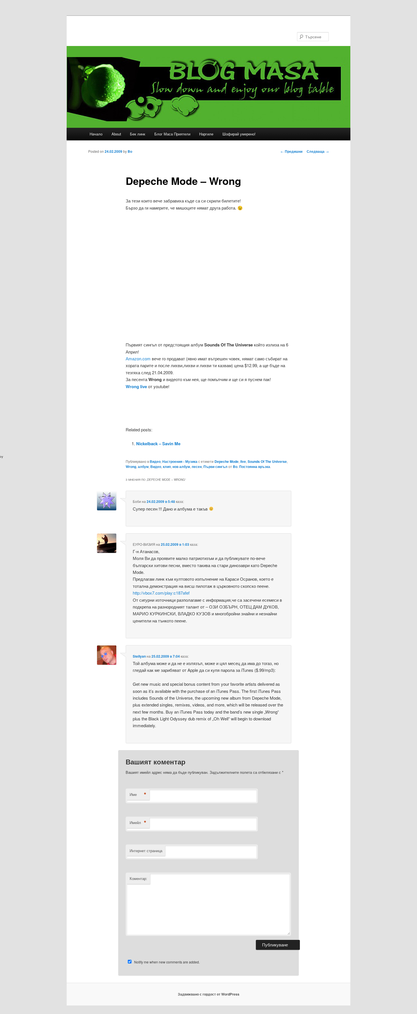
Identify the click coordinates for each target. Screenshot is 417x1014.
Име (138, 794)
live (243, 461)
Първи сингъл (215, 466)
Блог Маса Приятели (172, 134)
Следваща (318, 151)
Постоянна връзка (254, 466)
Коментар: (138, 878)
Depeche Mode (226, 461)
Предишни (291, 151)
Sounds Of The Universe (267, 461)
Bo (130, 151)
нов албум (181, 466)
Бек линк (137, 134)
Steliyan (139, 656)
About (116, 134)
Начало (96, 134)
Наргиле (206, 134)
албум (143, 466)
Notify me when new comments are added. (167, 961)
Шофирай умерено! (239, 134)
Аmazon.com (138, 358)
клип (167, 466)
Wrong (131, 466)
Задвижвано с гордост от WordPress (208, 994)
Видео (155, 461)
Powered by (280, 456)
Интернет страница (146, 850)
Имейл (138, 822)
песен (197, 466)
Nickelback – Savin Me (158, 443)
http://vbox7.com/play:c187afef (161, 593)
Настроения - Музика (179, 461)
